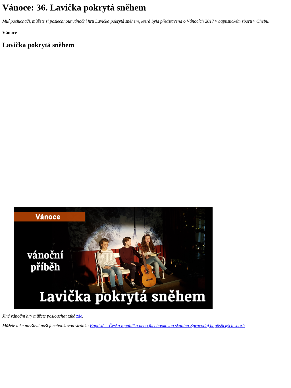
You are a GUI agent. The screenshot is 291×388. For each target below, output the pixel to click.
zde (79, 316)
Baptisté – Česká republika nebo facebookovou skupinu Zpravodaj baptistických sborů (167, 325)
